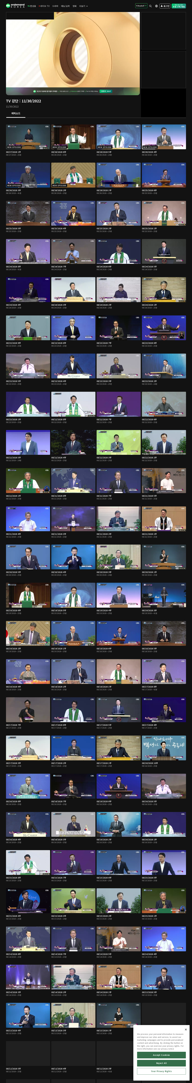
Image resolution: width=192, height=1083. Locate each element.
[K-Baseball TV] (141, 5)
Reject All (161, 1063)
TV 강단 (12, 100)
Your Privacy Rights (161, 1071)
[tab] (15, 113)
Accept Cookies (161, 1055)
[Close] (186, 1029)
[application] (73, 49)
